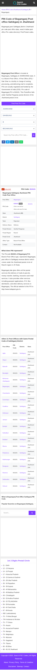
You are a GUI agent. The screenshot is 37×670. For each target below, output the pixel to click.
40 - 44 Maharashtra (9, 589)
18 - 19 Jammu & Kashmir (11, 577)
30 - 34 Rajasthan (9, 583)
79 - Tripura (7, 643)
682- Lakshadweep (9, 613)
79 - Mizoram (7, 637)
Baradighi (5, 373)
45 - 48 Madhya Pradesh (11, 592)
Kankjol (5, 426)
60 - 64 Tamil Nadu (9, 607)
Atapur (5, 360)
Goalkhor (5, 406)
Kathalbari (6, 433)
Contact (26, 666)
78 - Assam (6, 625)
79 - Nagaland (8, 640)
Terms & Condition (26, 662)
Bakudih (5, 366)
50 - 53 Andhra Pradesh (11, 598)
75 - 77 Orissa (7, 622)
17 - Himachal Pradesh (10, 574)
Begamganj (6, 386)
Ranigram (5, 466)
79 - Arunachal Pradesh (11, 628)
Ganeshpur (6, 399)
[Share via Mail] (17, 141)
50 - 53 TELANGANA (10, 601)
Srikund (5, 486)
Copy (20, 203)
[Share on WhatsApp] (21, 141)
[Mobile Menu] (3, 3)
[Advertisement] (18, 52)
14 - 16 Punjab (8, 571)
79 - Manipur (7, 631)
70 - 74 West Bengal (10, 616)
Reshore (5, 472)
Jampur (5, 419)
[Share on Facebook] (3, 141)
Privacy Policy (14, 662)
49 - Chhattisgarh (9, 595)
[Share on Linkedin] (12, 141)
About (6, 662)
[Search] (33, 135)
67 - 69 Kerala (7, 610)
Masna (5, 446)
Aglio (4, 353)
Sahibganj (17, 217)
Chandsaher (6, 393)
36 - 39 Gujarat (8, 586)
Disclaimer (12, 666)
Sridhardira (6, 479)
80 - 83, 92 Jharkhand (10, 649)
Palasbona (6, 453)
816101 (32, 189)
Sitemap (20, 666)
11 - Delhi (6, 565)
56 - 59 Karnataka (9, 604)
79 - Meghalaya (8, 634)
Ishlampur (6, 413)
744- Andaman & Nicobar (11, 619)
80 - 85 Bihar (7, 646)
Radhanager (6, 459)
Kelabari (5, 439)
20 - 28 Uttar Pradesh (10, 580)
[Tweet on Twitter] (8, 141)
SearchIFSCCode (18, 3)
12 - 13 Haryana (8, 568)
